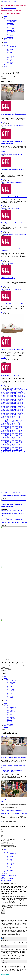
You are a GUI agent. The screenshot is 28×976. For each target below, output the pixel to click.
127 (14, 424)
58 (12, 403)
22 (8, 393)
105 (3, 417)
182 (8, 444)
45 (22, 399)
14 (17, 391)
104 (19, 416)
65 (22, 405)
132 (19, 426)
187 (14, 445)
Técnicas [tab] (3, 937)
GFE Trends (10, 35)
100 (22, 415)
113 (3, 420)
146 (8, 431)
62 (8, 405)
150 (8, 433)
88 (12, 412)
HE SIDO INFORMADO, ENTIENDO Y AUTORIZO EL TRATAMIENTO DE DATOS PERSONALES (13, 839)
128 (19, 424)
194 (8, 448)
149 (3, 433)
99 (17, 415)
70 (22, 406)
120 (19, 422)
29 (17, 395)
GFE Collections (11, 21)
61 (3, 405)
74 (17, 407)
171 (14, 440)
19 (17, 392)
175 (14, 441)
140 (19, 429)
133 (3, 427)
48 (12, 400)
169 (3, 440)
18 (12, 392)
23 (12, 393)
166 (8, 438)
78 (12, 409)
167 (14, 438)
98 (12, 415)
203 (14, 451)
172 (19, 440)
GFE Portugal (10, 30)
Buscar (2, 69)
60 (22, 403)
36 (3, 398)
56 (3, 403)
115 (14, 420)
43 (12, 399)
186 (8, 445)
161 (3, 437)
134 (8, 427)
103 (14, 416)
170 (8, 440)
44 (17, 399)
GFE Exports (10, 25)
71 (3, 407)
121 (3, 423)
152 (19, 433)
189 (3, 447)
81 (3, 410)
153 (3, 434)
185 (3, 445)
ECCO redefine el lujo (8, 278)
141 (3, 430)
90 (22, 412)
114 (8, 420)
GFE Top (9, 34)
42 (8, 399)
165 (3, 438)
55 (22, 402)
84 (17, 410)
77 (8, 409)
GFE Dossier (10, 23)
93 (12, 413)
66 (3, 406)
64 (17, 405)
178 (8, 443)
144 (19, 430)
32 (8, 396)
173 (3, 441)
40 (22, 398)
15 (22, 391)
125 (3, 424)
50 (22, 400)
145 (3, 431)
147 (14, 431)
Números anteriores (8, 38)
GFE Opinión (10, 28)
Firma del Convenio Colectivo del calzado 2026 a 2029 (11, 142)
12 (7, 391)
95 (22, 413)
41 (3, 399)
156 (19, 434)
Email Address (4, 668)
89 (17, 412)
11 (3, 391)
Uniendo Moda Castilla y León (10, 375)
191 (14, 447)
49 (17, 400)
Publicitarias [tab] (4, 945)
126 (8, 424)
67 (8, 406)
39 (17, 398)
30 (22, 395)
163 (14, 437)
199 (14, 450)
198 (8, 450)
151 (14, 433)
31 (3, 396)
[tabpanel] (14, 943)
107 (14, 417)
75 (22, 407)
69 (17, 406)
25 (22, 393)
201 (3, 451)
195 (14, 448)
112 (19, 419)
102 (8, 416)
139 (14, 429)
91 (3, 413)
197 (3, 450)
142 (8, 430)
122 (8, 423)
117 (3, 422)
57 (8, 403)
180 (19, 443)
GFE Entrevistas (11, 24)
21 (3, 393)
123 (14, 423)
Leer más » (3, 122)
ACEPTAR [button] (9, 908)
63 (12, 405)
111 (14, 419)
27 (8, 395)
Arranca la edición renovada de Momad (13, 304)
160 (19, 436)
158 (8, 436)
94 (17, 413)
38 (12, 398)
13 (12, 391)
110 (8, 419)
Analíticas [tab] (3, 960)
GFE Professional (11, 31)
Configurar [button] (3, 908)
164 (19, 437)
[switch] (1, 946)
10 (24, 389)
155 (14, 434)
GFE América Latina (12, 20)
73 (12, 407)
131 (14, 426)
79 (17, 409)
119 (14, 422)
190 (8, 447)
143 (14, 430)
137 (3, 429)
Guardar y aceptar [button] (5, 974)
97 (8, 415)
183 (14, 444)
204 (19, 451)
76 (3, 409)
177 (3, 443)
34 (17, 396)
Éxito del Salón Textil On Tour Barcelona (14, 197)
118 (8, 422)
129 (3, 426)
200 (19, 450)
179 (14, 443)
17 (8, 392)
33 (12, 396)
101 (3, 416)
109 (3, 419)
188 (19, 445)
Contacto (6, 39)
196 (19, 448)
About (5, 17)
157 (3, 436)
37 (8, 398)
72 (8, 407)
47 (8, 400)
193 (3, 448)
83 (12, 410)
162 (8, 437)
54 (17, 402)
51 (3, 402)
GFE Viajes (10, 37)
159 (14, 436)
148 (19, 431)
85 (22, 410)
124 (19, 423)
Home (5, 16)
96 (3, 415)
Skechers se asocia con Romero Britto (12, 349)
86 (3, 412)
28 (12, 395)
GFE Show (9, 32)
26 (3, 395)
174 (8, 441)
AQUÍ (2, 902)
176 (19, 441)
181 (3, 444)
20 (22, 392)
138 (8, 429)
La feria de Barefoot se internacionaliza (13, 114)
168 (19, 438)
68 (12, 406)
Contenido (6, 18)
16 (3, 392)
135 (14, 427)
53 (12, 402)
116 (19, 420)
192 (19, 447)
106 (8, 417)
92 (8, 413)
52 (8, 402)
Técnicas (4, 938)
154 (8, 434)
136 (19, 427)
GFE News (9, 27)
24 (17, 393)
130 (8, 426)
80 (22, 409)
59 (17, 403)
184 (19, 444)
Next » (24, 451)
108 (19, 417)
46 (3, 400)
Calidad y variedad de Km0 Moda (12, 223)
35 (22, 396)
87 (8, 412)
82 (8, 410)
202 (8, 451)
